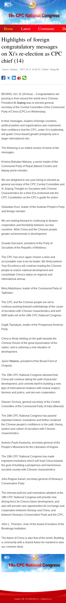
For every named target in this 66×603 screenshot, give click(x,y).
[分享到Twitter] (9, 78)
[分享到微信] (24, 78)
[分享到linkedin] (14, 78)
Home (8, 28)
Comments (46, 28)
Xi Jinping (20, 102)
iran (14, 361)
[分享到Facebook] (3, 78)
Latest (25, 28)
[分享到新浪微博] (19, 78)
